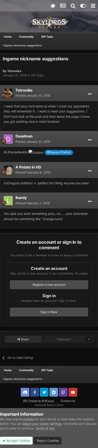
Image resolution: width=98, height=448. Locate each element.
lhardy (21, 197)
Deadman (24, 136)
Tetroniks (14, 71)
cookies (28, 419)
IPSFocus (48, 401)
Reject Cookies (47, 440)
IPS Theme (30, 401)
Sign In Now (49, 312)
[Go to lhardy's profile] (8, 200)
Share (24, 339)
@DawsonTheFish (59, 152)
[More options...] (89, 94)
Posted (32, 95)
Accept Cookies (18, 440)
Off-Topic (37, 75)
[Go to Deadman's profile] (8, 139)
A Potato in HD (28, 167)
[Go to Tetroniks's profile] (8, 93)
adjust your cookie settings (42, 424)
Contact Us (68, 401)
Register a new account (49, 284)
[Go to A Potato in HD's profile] (8, 169)
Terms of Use (45, 428)
